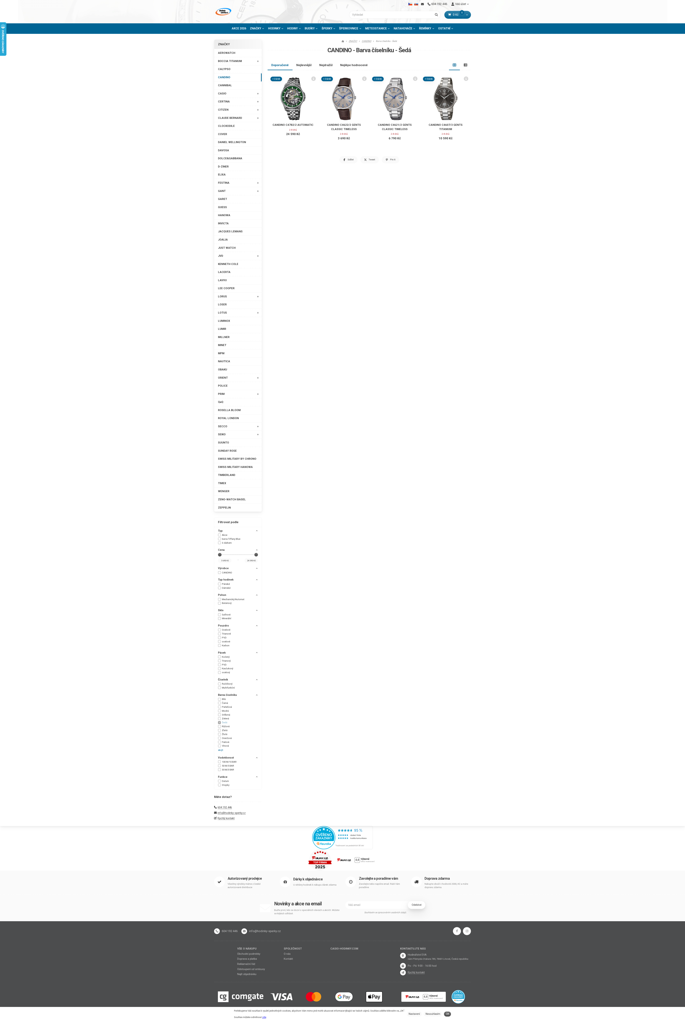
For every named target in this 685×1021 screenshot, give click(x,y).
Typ (220, 530)
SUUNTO (223, 442)
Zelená (225, 718)
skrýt (220, 750)
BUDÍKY (310, 28)
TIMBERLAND (226, 475)
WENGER (223, 491)
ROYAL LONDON (228, 418)
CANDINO (224, 77)
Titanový (226, 660)
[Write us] (403, 972)
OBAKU (222, 369)
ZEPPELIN (224, 507)
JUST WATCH (227, 247)
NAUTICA (224, 361)
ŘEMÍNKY (425, 28)
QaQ (220, 402)
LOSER (222, 304)
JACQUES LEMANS (230, 231)
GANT (222, 191)
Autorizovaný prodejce (245, 878)
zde (264, 1017)
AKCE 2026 (239, 28)
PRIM (221, 394)
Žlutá (224, 734)
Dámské (226, 588)
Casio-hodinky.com (344, 948)
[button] (467, 15)
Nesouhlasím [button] (433, 1013)
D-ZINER (223, 166)
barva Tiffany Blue (231, 539)
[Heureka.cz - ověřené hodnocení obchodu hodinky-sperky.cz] (342, 837)
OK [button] (447, 1013)
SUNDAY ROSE (227, 450)
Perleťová (227, 707)
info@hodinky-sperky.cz (232, 812)
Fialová (225, 742)
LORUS (222, 296)
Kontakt (288, 958)
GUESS (222, 207)
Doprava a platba (247, 958)
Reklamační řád (246, 964)
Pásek (222, 652)
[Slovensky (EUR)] (416, 4)
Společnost (293, 948)
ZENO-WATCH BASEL (232, 499)
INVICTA (223, 223)
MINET (222, 345)
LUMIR (222, 329)
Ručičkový (227, 683)
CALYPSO (224, 69)
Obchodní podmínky (248, 953)
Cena (221, 549)
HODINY (292, 28)
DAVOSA (223, 150)
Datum (225, 781)
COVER (222, 134)
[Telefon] (217, 931)
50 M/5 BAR (228, 765)
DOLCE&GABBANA (230, 158)
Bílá (224, 699)
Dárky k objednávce (308, 879)
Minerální (226, 618)
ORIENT (223, 377)
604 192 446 (225, 807)
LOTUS (222, 312)
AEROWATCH (226, 53)
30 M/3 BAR (228, 769)
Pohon (222, 595)
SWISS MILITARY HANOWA (235, 467)
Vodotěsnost (226, 757)
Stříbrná (226, 714)
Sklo (221, 610)
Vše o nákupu (247, 948)
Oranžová (227, 738)
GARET (222, 199)
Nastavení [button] (414, 1013)
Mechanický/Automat (233, 599)
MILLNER (224, 337)
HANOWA (224, 215)
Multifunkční (228, 687)
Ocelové (226, 629)
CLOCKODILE (226, 126)
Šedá (224, 722)
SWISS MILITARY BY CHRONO (237, 458)
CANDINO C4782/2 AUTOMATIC (293, 125)
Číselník (223, 679)
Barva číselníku (227, 695)
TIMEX (222, 483)
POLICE (223, 385)
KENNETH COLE (228, 264)
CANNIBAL (225, 85)
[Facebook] (457, 931)
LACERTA (224, 272)
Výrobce (223, 568)
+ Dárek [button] (276, 79)
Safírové (226, 614)
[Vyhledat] (436, 15)
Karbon (225, 645)
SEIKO (222, 434)
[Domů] (223, 11)
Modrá (225, 711)
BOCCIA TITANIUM (230, 61)
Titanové (226, 633)
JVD (220, 255)
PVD (224, 637)
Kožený (226, 657)
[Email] (422, 4)
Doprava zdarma (437, 878)
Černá (225, 703)
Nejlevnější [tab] (304, 65)
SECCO (222, 426)
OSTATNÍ (444, 28)
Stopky (225, 785)
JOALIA (223, 239)
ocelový (226, 672)
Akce (224, 535)
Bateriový (227, 603)
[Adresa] (403, 955)
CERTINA (224, 101)
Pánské (226, 584)
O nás (287, 953)
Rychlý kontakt (226, 818)
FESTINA (223, 182)
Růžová (226, 726)
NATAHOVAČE (403, 28)
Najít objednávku (246, 974)
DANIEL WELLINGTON (232, 142)
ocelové (226, 641)
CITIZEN (223, 109)
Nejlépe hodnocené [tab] (354, 65)
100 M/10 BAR (229, 761)
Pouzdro (223, 625)
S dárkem (227, 543)
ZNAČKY (255, 28)
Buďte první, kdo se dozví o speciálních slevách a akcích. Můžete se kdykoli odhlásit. (306, 912)
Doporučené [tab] (280, 65)
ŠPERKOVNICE (348, 28)
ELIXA (222, 174)
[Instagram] (467, 931)
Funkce (222, 776)
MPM (221, 353)
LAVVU (222, 280)
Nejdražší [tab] (326, 65)
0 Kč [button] (458, 14)
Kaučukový (227, 668)
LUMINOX (224, 321)
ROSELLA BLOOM (229, 410)
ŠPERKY (327, 28)
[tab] (454, 65)
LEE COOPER (226, 288)
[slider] (220, 554)
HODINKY (274, 28)
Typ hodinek (226, 579)
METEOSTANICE (376, 28)
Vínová (225, 745)
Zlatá (224, 730)
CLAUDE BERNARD (230, 118)
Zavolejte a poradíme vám (378, 878)
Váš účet (460, 4)
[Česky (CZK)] (410, 4)
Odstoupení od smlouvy (251, 969)
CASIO (222, 93)
